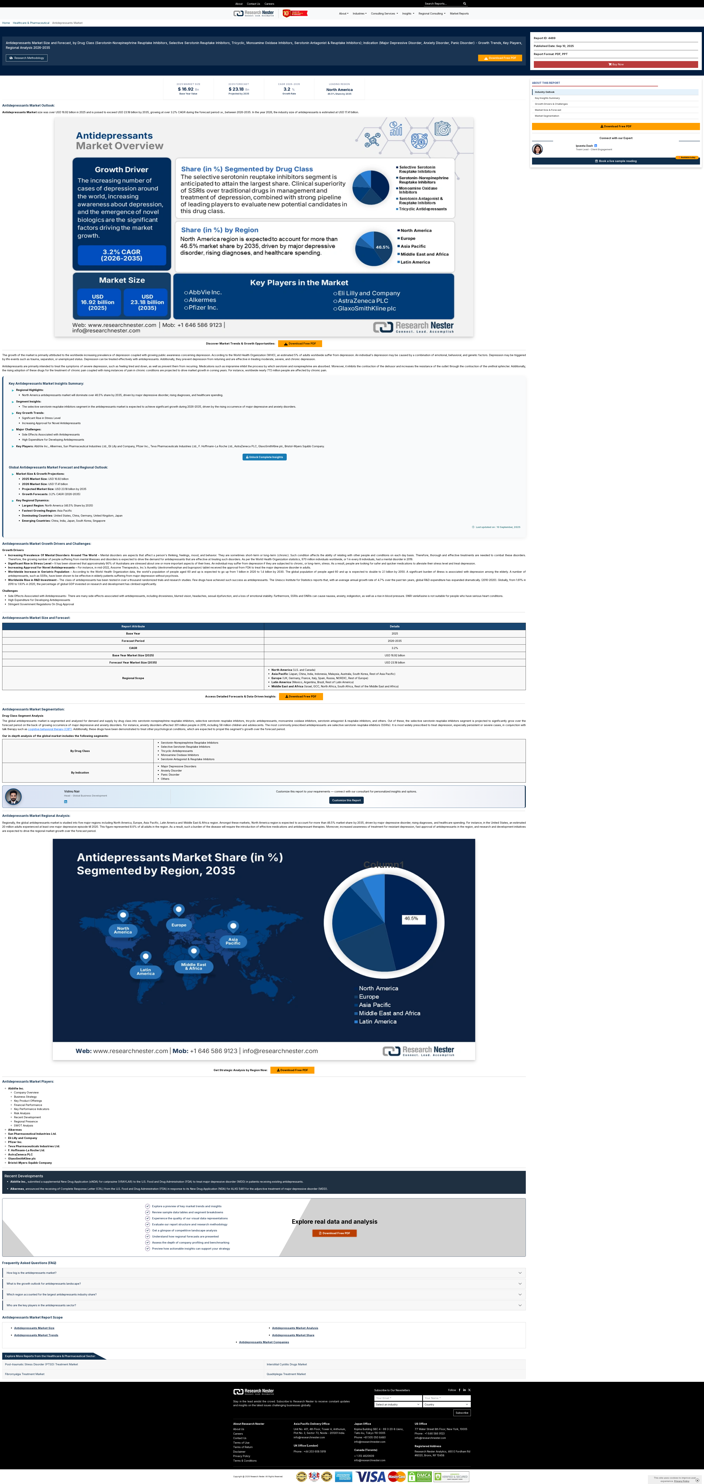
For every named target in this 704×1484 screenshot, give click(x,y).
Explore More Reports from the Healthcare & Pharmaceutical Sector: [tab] (50, 1356)
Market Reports (459, 13)
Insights (407, 13)
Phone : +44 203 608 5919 (310, 1451)
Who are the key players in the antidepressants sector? (41, 1305)
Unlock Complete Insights (266, 457)
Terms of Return (243, 1447)
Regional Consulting (431, 13)
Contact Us (253, 3)
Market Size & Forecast (548, 109)
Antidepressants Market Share (293, 1335)
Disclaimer (239, 1451)
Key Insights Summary (547, 97)
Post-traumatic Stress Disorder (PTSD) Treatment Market (41, 1364)
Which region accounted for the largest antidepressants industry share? (52, 1294)
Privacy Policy (241, 1456)
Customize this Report (346, 800)
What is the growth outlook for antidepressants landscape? (44, 1283)
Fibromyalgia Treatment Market (24, 1374)
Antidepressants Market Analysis (295, 1328)
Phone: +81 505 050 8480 (370, 1437)
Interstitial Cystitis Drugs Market (287, 1364)
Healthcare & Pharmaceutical (31, 23)
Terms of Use (241, 1442)
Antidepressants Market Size (34, 1328)
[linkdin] (464, 1390)
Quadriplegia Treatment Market (286, 1374)
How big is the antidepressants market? (31, 1273)
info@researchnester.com (309, 1437)
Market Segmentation (547, 115)
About (239, 3)
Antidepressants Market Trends (36, 1335)
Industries (358, 13)
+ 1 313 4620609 (364, 1455)
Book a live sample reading (646, 160)
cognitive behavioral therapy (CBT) (50, 729)
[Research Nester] (253, 13)
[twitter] (469, 1390)
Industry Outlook (545, 91)
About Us (238, 1429)
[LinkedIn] (65, 802)
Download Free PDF (502, 58)
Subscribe (462, 1412)
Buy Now (618, 64)
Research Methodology (29, 58)
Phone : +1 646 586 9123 (430, 1433)
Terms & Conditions (245, 1460)
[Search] (464, 3)
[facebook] (459, 1390)
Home (6, 23)
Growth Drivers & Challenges (551, 103)
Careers (269, 3)
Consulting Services (383, 13)
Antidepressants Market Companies (264, 1342)
